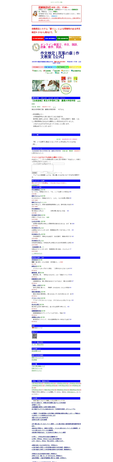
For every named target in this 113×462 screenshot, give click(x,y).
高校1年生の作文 (50, 390)
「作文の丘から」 (71, 392)
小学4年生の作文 (75, 383)
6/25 (48, 217)
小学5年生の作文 (38, 385)
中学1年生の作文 (65, 385)
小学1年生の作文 (37, 383)
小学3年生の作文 (62, 383)
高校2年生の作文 (63, 390)
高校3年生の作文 (75, 390)
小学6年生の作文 (51, 385)
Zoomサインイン (37, 370)
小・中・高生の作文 (38, 344)
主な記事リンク (36, 351)
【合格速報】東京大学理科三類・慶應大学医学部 (53, 100)
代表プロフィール (37, 368)
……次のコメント (37, 253)
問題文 (55, 11)
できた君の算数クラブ (38, 366)
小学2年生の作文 (50, 383)
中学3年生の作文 (38, 390)
